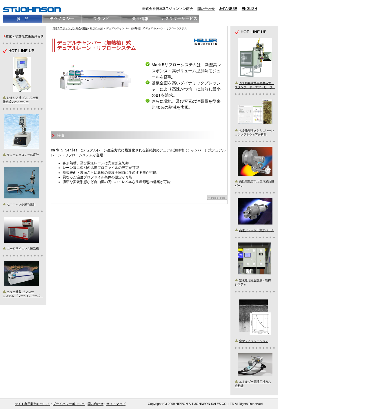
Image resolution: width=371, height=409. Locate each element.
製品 (85, 28)
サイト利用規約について (32, 404)
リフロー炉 (96, 28)
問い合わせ (206, 9)
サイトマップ (116, 404)
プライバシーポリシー (69, 404)
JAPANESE (228, 9)
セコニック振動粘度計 (21, 204)
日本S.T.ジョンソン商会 (66, 28)
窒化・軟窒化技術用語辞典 (25, 36)
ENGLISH (249, 9)
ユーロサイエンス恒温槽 (23, 248)
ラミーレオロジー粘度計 (23, 154)
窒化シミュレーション (253, 341)
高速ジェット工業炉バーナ (256, 230)
